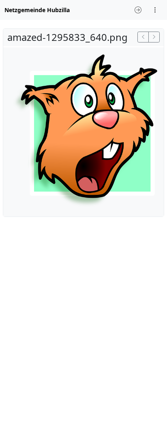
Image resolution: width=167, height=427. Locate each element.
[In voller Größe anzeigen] (83, 131)
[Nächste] (154, 37)
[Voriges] (143, 37)
